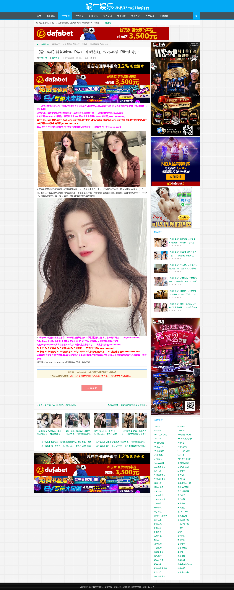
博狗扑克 (158, 483)
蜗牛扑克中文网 (160, 568)
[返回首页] (37, 44)
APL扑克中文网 (160, 434)
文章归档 (117, 586)
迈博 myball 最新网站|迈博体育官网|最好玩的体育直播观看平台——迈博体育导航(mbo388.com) (80, 112)
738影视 (181, 430)
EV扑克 (181, 442)
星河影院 (181, 535)
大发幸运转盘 (159, 499)
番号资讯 (107, 15)
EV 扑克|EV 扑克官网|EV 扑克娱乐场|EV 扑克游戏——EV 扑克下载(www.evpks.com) (75, 348)
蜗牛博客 (181, 556)
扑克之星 (158, 527)
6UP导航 (157, 430)
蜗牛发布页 (158, 560)
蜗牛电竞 (121, 15)
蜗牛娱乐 (55, 58)
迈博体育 (164, 15)
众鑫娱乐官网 (183, 466)
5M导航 (157, 426)
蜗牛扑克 (135, 15)
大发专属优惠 (183, 491)
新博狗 (180, 531)
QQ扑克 (181, 454)
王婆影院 (158, 548)
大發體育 (158, 503)
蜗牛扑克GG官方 (185, 564)
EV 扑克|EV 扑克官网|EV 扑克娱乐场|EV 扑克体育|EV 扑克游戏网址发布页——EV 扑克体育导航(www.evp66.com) (88, 351)
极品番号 (158, 539)
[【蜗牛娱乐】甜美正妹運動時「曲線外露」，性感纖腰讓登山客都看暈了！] (77, 419)
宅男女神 (65, 15)
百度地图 (136, 586)
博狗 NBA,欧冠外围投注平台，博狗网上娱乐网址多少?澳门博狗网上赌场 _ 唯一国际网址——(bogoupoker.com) (89, 337)
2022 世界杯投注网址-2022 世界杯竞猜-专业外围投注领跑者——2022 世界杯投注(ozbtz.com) (79, 126)
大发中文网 (158, 495)
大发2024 (158, 491)
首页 (39, 15)
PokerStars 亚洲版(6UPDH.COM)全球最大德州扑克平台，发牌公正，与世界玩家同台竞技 (77, 340)
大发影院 (181, 499)
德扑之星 (158, 519)
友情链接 (108, 586)
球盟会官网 (182, 548)
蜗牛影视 (181, 560)
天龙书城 (158, 507)
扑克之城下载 (183, 523)
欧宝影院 (158, 544)
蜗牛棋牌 (181, 568)
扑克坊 (180, 527)
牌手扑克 (181, 544)
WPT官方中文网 (184, 458)
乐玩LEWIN (159, 462)
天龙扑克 (181, 507)
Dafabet (157, 438)
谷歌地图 (127, 586)
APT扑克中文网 (184, 434)
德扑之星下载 (183, 519)
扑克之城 (158, 523)
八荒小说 (158, 471)
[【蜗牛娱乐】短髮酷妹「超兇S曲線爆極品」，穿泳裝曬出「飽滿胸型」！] (49, 419)
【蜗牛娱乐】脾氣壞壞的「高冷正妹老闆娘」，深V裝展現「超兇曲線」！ (89, 51)
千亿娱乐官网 (159, 479)
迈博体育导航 (183, 572)
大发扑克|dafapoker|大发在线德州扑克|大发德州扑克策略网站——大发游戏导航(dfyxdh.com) (79, 344)
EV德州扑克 (159, 442)
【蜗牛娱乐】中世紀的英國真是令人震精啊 (126, 405)
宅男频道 (79, 15)
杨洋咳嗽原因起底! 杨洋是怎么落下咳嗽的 (57, 405)
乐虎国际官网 (183, 462)
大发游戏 (149, 15)
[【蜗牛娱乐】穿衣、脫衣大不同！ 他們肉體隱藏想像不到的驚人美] (134, 419)
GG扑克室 (158, 454)
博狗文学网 (158, 487)
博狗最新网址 (183, 487)
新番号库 (158, 535)
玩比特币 (93, 15)
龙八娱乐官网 (159, 576)
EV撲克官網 (159, 450)
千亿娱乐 (181, 475)
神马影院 (158, 556)
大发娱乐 (181, 495)
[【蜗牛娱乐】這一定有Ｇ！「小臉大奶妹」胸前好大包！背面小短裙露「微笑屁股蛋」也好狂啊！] (106, 419)
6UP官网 (181, 426)
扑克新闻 (158, 531)
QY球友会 (158, 458)
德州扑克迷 (182, 515)
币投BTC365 (183, 511)
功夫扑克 (181, 471)
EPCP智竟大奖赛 (185, 438)
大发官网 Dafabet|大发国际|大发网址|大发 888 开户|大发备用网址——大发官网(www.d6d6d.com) (81, 116)
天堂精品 (181, 503)
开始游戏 (107, 22)
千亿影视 (181, 479)
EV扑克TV (158, 446)
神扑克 (180, 552)
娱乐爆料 (51, 15)
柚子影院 (181, 539)
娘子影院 (158, 511)
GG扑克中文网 (184, 450)
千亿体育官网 (159, 475)
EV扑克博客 (183, 446)
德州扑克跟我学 (160, 515)
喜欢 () (93, 387)
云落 (152, 586)
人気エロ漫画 (159, 466)
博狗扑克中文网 (184, 483)
